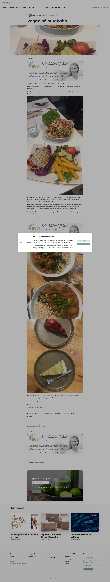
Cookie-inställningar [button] (84, 241)
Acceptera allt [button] (83, 244)
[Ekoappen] (26, 242)
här (50, 249)
